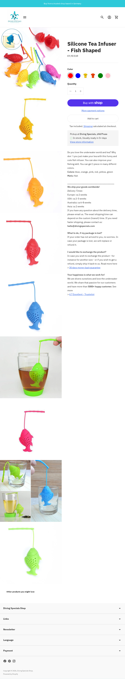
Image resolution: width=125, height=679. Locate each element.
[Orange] (93, 76)
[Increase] (80, 91)
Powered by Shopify (10, 674)
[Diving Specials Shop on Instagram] (14, 661)
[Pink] (108, 76)
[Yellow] (85, 76)
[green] (100, 76)
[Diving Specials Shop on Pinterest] (9, 661)
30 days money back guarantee (84, 267)
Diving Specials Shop (25, 671)
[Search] (102, 17)
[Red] (70, 76)
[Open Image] (31, 58)
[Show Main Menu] (24, 17)
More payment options (93, 110)
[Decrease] (70, 91)
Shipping (87, 126)
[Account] (109, 17)
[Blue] (78, 76)
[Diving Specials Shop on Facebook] (5, 661)
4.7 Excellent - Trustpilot (81, 294)
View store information (82, 141)
